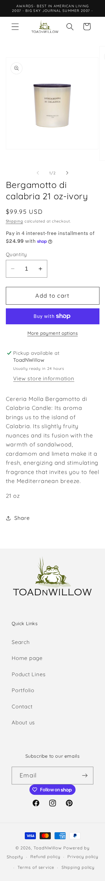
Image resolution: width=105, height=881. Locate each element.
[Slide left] (37, 173)
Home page (27, 658)
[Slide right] (67, 173)
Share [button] (21, 518)
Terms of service (36, 867)
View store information (43, 378)
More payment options (52, 333)
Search (21, 642)
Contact (22, 706)
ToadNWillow (48, 848)
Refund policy (45, 856)
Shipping (14, 221)
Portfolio (23, 690)
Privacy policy (82, 856)
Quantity (16, 254)
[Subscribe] (84, 775)
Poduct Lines (29, 674)
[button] (15, 26)
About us (23, 722)
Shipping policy (78, 867)
